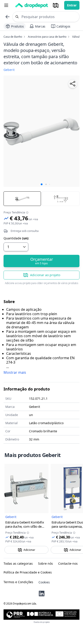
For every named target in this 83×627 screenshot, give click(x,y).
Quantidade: (16, 238)
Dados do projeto (42, 622)
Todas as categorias (18, 563)
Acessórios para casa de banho (47, 37)
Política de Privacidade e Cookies (28, 572)
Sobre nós (45, 563)
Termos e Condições (18, 582)
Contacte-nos (68, 563)
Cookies (44, 582)
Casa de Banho (13, 37)
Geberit (10, 517)
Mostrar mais (15, 372)
